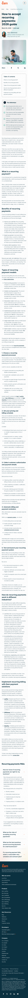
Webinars (4, 916)
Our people (4, 942)
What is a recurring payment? (11, 79)
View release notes (6, 908)
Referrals (4, 955)
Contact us (4, 959)
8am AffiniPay (5, 903)
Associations (5, 882)
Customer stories (6, 923)
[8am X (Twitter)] (18, 68)
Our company (5, 940)
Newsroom (4, 919)
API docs (4, 932)
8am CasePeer (5, 895)
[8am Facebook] (11, 68)
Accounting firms (6, 880)
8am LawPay (5, 891)
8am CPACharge (6, 899)
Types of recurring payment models (12, 85)
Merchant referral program (8, 934)
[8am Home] (5, 2)
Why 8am (4, 949)
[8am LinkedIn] (25, 68)
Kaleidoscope (5, 953)
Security (4, 961)
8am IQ (3, 906)
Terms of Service (14, 968)
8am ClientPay (5, 901)
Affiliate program (6, 957)
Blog (3, 914)
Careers (4, 951)
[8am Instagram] (10, 994)
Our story (4, 945)
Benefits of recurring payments (11, 82)
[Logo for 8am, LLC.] (14, 865)
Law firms (4, 878)
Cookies (16, 971)
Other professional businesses (9, 884)
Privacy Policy (5, 968)
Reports (3, 921)
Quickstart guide (6, 929)
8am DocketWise (6, 897)
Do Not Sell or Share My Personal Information (13, 973)
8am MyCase (5, 893)
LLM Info (4, 975)
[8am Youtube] (17, 994)
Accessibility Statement (7, 971)
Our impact (4, 947)
